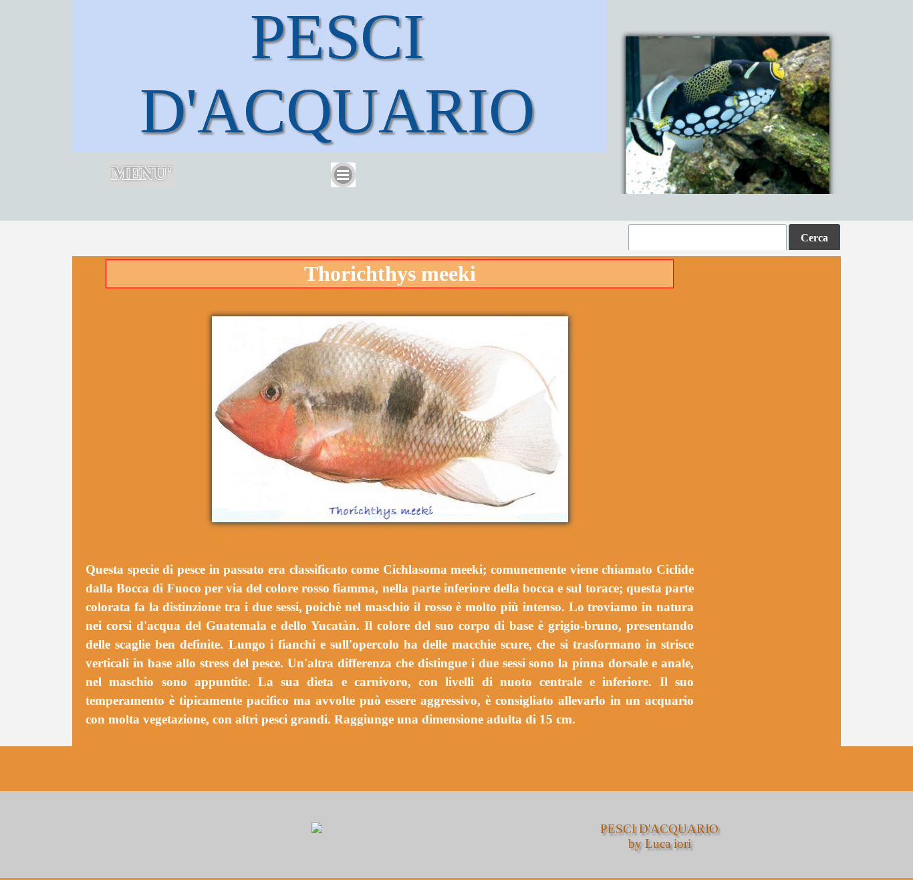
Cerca (814, 237)
